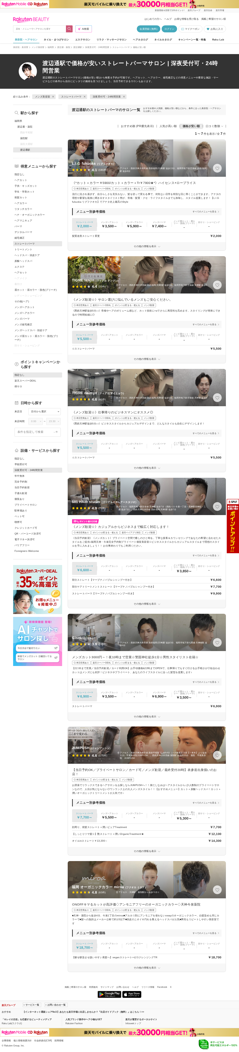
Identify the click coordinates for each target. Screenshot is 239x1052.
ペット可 (20, 516)
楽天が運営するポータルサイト (141, 1019)
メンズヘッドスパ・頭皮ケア (31, 330)
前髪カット (21, 197)
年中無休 (20, 475)
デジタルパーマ (23, 232)
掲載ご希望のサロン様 (213, 19)
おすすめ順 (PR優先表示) (137, 126)
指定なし (20, 174)
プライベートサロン (26, 504)
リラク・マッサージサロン (112, 39)
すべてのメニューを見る (204, 212)
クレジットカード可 (26, 527)
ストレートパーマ (121, 47)
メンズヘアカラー (25, 313)
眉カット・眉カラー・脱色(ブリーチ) (36, 289)
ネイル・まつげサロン (56, 39)
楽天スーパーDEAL (25, 380)
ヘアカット (21, 180)
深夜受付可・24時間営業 (97, 47)
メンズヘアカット (25, 307)
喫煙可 (18, 522)
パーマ (18, 226)
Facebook (162, 987)
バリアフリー (22, 545)
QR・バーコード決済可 (28, 533)
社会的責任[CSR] (43, 1040)
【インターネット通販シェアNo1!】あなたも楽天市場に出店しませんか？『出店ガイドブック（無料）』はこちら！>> (83, 1012)
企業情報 (6, 1040)
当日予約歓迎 (22, 487)
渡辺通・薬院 (63, 47)
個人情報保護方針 (22, 1040)
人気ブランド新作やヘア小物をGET (83, 1019)
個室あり (20, 499)
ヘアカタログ (140, 39)
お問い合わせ (122, 987)
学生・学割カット (25, 191)
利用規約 (93, 987)
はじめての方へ (153, 19)
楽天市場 (220, 10)
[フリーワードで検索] (69, 28)
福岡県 (51, 47)
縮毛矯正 (20, 237)
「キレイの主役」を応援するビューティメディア (27, 1019)
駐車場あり (21, 510)
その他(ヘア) (22, 301)
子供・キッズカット (26, 185)
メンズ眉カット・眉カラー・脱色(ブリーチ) (36, 338)
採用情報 (59, 1040)
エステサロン (82, 39)
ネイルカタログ (163, 39)
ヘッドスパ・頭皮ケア (27, 255)
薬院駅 (24, 138)
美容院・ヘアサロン (26, 39)
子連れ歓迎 (21, 493)
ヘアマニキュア (23, 220)
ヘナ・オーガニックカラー (30, 214)
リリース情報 (148, 987)
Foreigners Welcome (27, 551)
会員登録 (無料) (148, 28)
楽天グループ (194, 10)
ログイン (169, 28)
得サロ (18, 386)
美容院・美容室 (20, 47)
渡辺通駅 (77, 47)
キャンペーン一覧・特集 (192, 39)
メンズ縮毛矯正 (23, 324)
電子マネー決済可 (25, 539)
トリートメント (23, 249)
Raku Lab (218, 39)
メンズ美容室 (37, 47)
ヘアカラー (21, 203)
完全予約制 (21, 481)
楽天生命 (208, 10)
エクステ (20, 266)
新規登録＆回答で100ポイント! (169, 10)
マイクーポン (192, 28)
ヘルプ (168, 19)
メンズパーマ (22, 318)
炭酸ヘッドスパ (23, 261)
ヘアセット (21, 272)
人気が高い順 (168, 126)
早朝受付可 (21, 464)
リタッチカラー (23, 209)
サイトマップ (107, 987)
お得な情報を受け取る (186, 19)
